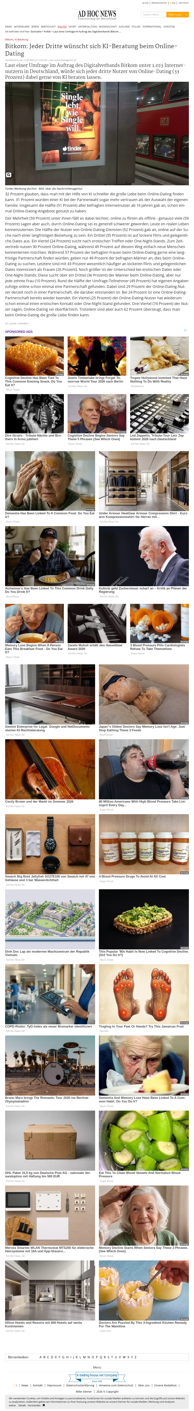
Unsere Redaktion (165, 1385)
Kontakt (38, 1385)
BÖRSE (35, 26)
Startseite (36, 31)
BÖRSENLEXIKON (159, 3)
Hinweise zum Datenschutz (116, 1385)
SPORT (72, 26)
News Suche (174, 14)
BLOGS (145, 3)
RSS (173, 3)
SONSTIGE (169, 26)
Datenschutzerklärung (80, 1385)
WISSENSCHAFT (108, 26)
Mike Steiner (84, 1391)
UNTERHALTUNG (87, 26)
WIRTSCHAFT (48, 26)
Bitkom (9, 39)
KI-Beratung (21, 39)
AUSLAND (124, 26)
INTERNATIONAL (151, 26)
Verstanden (34, 1405)
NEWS (8, 26)
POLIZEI (136, 26)
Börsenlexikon (18, 1357)
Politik (47, 31)
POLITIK (62, 26)
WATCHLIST (184, 3)
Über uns (144, 1385)
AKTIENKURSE (22, 26)
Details (22, 1405)
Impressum (54, 1385)
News (24, 1385)
